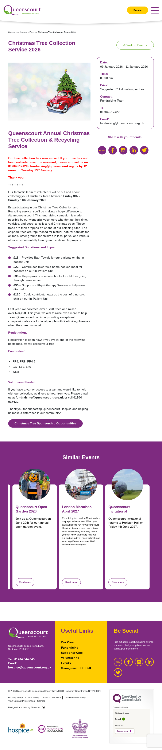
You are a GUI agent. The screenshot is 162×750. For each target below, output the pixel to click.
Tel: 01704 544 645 (21, 659)
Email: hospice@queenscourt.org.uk (28, 665)
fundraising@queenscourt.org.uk (54, 166)
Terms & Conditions (51, 697)
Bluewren (35, 707)
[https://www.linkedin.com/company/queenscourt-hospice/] (134, 150)
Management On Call (76, 668)
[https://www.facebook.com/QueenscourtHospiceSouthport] (112, 150)
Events (66, 663)
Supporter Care (72, 652)
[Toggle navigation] (155, 10)
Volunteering (70, 657)
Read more (25, 582)
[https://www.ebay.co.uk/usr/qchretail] (102, 150)
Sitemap (41, 701)
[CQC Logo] (127, 701)
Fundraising (69, 647)
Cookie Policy (32, 697)
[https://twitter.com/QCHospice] (144, 150)
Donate (138, 10)
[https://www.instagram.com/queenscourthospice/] (123, 150)
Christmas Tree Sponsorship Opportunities (45, 423)
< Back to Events (135, 45)
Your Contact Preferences (21, 701)
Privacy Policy (15, 697)
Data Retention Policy (75, 697)
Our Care (67, 642)
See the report (122, 731)
